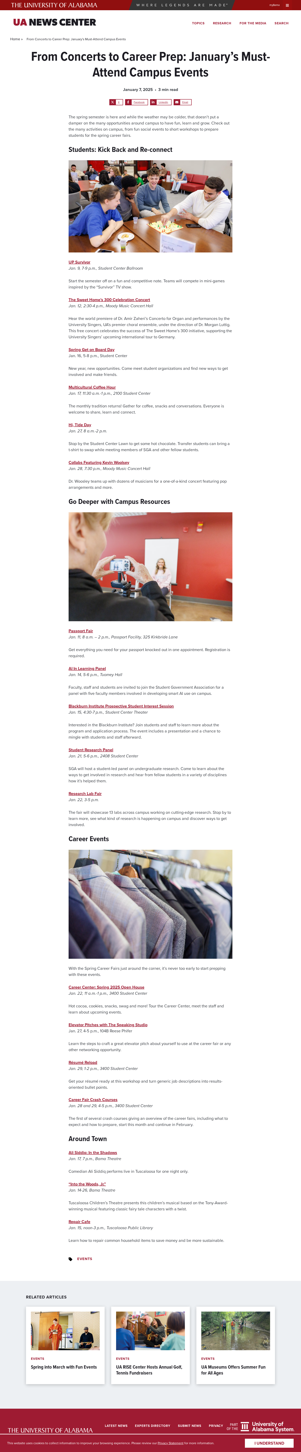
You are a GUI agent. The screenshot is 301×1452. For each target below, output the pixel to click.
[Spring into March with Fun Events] (65, 1345)
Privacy (216, 1425)
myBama (274, 5)
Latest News (116, 1425)
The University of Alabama (54, 5)
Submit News (189, 1425)
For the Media (253, 23)
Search (282, 23)
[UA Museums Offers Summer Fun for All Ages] (235, 1345)
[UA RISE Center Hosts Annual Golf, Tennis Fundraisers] (150, 1345)
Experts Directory (152, 1425)
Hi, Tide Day (80, 425)
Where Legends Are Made (181, 5)
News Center (54, 23)
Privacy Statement (170, 1443)
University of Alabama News (50, 1430)
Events (84, 1258)
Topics (198, 23)
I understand (269, 1443)
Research (222, 23)
